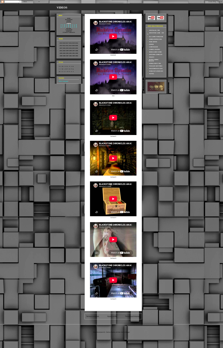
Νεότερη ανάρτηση (92, 316)
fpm (119, 332)
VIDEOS (62, 7)
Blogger (127, 332)
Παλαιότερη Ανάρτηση (132, 316)
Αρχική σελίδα (112, 316)
